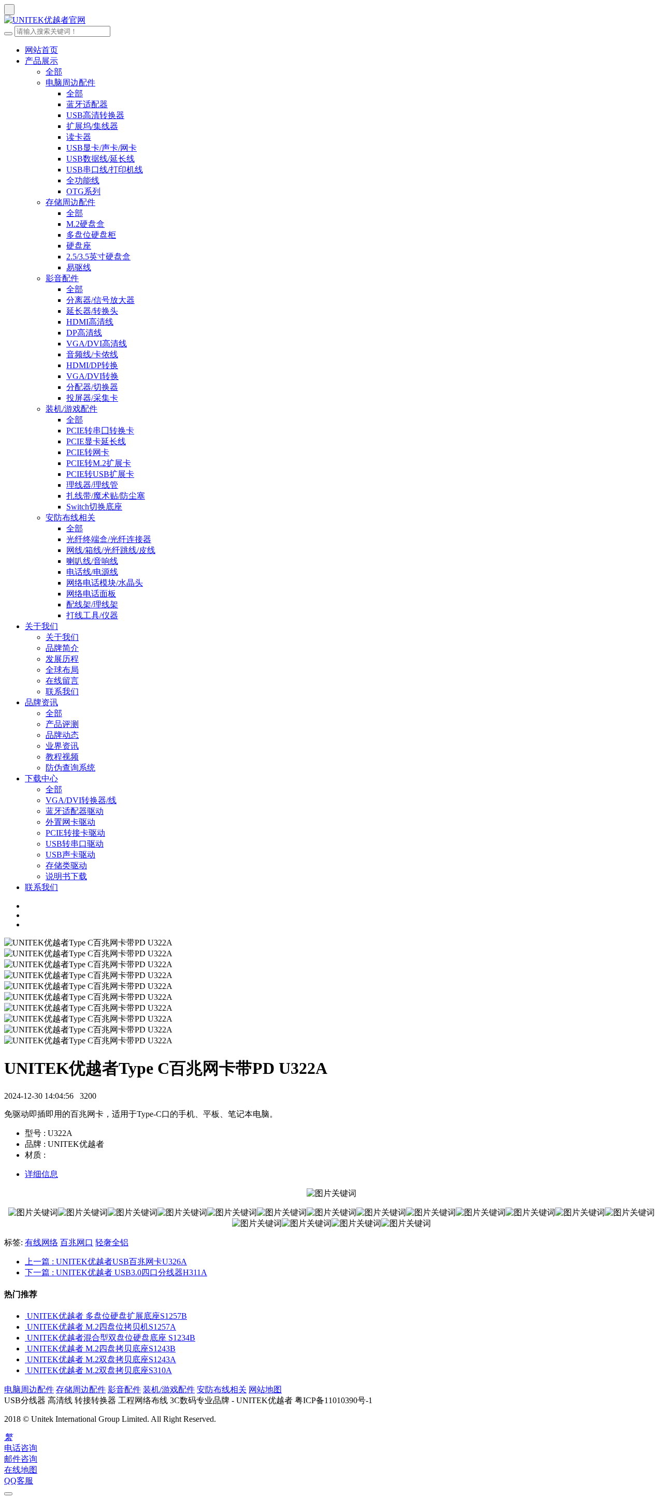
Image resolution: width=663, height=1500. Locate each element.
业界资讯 (62, 745)
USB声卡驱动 (70, 854)
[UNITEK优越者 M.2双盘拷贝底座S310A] (26, 1370)
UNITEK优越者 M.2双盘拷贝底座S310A (99, 1370)
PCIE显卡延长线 (96, 441)
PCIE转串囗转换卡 (100, 430)
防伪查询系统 (70, 767)
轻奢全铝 (111, 1242)
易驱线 (78, 267)
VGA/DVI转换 (92, 376)
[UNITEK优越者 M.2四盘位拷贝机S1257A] (26, 1326)
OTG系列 (83, 191)
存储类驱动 (66, 865)
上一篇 (106, 1261)
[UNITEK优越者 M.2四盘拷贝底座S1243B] (26, 1348)
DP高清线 (84, 332)
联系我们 (62, 691)
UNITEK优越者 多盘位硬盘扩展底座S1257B (107, 1316)
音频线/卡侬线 (92, 354)
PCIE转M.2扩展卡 (98, 463)
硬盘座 (78, 245)
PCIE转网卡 (87, 452)
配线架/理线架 (92, 604)
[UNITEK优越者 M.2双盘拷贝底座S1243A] (26, 1359)
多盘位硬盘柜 (91, 234)
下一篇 (116, 1272)
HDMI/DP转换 (92, 365)
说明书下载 (66, 876)
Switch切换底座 (94, 506)
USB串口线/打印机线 (104, 169)
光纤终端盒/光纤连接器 (108, 539)
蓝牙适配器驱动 (75, 811)
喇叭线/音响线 (92, 561)
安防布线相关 (70, 517)
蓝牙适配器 (87, 104)
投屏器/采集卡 (92, 398)
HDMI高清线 (89, 321)
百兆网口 (76, 1242)
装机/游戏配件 (71, 408)
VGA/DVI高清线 (96, 343)
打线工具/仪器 (92, 615)
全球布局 (62, 669)
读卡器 (78, 137)
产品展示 (41, 60)
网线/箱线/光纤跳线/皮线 (110, 550)
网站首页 (41, 50)
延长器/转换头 (92, 311)
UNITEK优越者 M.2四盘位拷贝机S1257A (101, 1326)
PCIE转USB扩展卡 (100, 474)
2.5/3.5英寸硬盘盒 (98, 256)
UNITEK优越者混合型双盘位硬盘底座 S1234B (111, 1337)
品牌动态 (62, 735)
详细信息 (41, 1174)
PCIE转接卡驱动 (75, 832)
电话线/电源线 (92, 571)
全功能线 (82, 180)
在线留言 (62, 680)
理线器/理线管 (92, 484)
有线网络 (41, 1242)
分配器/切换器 (92, 387)
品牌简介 (62, 648)
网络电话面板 (91, 593)
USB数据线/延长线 (100, 158)
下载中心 (41, 778)
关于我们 (41, 626)
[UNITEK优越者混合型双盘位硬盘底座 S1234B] (26, 1337)
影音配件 (62, 278)
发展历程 (62, 658)
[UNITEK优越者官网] (331, 20)
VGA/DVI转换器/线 (81, 800)
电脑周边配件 (70, 82)
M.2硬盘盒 (85, 224)
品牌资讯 (41, 702)
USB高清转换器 (95, 115)
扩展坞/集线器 (92, 126)
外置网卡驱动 (70, 822)
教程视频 (62, 756)
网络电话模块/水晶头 (104, 582)
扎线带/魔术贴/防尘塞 (105, 495)
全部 (54, 71)
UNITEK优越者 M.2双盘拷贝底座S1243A (101, 1359)
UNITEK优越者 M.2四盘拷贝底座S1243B (101, 1348)
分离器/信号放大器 (100, 300)
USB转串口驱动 (75, 843)
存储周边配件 (70, 202)
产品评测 (62, 724)
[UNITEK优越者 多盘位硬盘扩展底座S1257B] (26, 1316)
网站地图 (265, 1389)
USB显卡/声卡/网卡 (101, 147)
